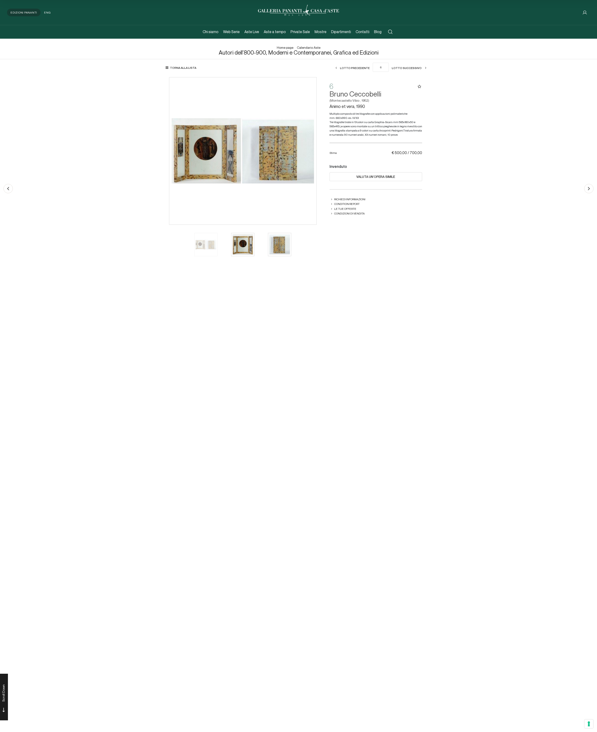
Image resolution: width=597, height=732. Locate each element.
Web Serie (231, 32)
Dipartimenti (341, 32)
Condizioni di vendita (349, 213)
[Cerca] (390, 32)
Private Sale (300, 32)
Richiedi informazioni (349, 199)
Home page (285, 48)
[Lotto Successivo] (589, 188)
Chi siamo (211, 32)
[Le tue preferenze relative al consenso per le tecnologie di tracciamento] (588, 723)
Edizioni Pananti (23, 12)
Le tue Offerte (345, 209)
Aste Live (251, 32)
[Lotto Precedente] (8, 188)
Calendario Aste (308, 48)
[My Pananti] (585, 12)
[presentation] (177, 151)
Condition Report (347, 204)
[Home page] (298, 9)
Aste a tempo (275, 32)
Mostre (320, 32)
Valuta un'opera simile (375, 177)
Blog (378, 32)
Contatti (362, 32)
